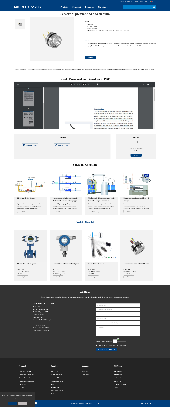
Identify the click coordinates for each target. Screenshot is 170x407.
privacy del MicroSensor (119, 345)
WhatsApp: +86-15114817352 (126, 1)
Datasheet (85, 371)
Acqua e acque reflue (57, 381)
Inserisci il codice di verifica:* (104, 341)
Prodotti (64, 7)
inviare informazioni (106, 349)
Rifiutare (12, 403)
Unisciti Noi (117, 381)
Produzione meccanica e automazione (61, 394)
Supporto (89, 7)
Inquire (90, 57)
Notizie (141, 1)
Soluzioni (76, 7)
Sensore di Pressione (25, 371)
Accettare (23, 403)
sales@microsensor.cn (137, 145)
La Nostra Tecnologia (120, 384)
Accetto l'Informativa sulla (111, 345)
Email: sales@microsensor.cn (41, 330)
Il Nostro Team (118, 374)
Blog (146, 1)
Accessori (22, 387)
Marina (53, 384)
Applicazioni (86, 374)
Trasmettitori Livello (25, 378)
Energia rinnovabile (56, 374)
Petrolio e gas (54, 371)
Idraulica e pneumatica (57, 390)
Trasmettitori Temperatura (26, 381)
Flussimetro (22, 384)
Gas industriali (55, 378)
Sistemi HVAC (55, 387)
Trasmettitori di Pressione (26, 374)
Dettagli (23, 211)
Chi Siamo (103, 7)
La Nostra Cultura (119, 378)
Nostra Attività (118, 371)
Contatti (136, 1)
